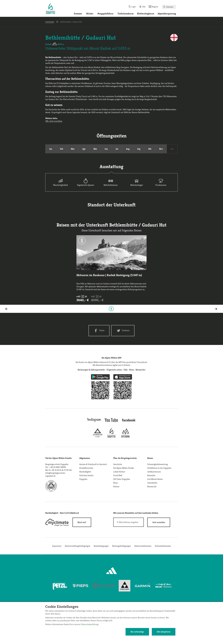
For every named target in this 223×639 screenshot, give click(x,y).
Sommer (78, 13)
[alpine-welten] (97, 436)
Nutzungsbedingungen (121, 546)
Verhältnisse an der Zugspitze (159, 468)
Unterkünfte (49, 22)
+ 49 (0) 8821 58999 (57, 467)
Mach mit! (81, 522)
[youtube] (111, 422)
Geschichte (117, 464)
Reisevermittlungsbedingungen (77, 546)
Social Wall (117, 475)
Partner (116, 486)
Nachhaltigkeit (85, 471)
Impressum (56, 546)
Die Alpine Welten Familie (123, 468)
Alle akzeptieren (163, 631)
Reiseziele (151, 475)
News (115, 482)
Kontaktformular (86, 468)
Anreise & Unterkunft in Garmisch (93, 464)
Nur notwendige (137, 631)
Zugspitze (83, 479)
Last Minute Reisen (155, 479)
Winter (89, 13)
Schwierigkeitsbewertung (157, 464)
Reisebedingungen (101, 546)
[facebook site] (129, 421)
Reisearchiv (152, 486)
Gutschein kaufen (86, 475)
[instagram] (94, 422)
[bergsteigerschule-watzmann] (125, 436)
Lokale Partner (119, 471)
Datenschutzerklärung (89, 624)
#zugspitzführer (105, 13)
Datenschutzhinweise (142, 546)
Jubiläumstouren (154, 471)
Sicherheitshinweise (163, 546)
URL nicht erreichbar (53, 121)
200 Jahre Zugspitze (121, 479)
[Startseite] (50, 9)
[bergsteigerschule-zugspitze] (111, 436)
